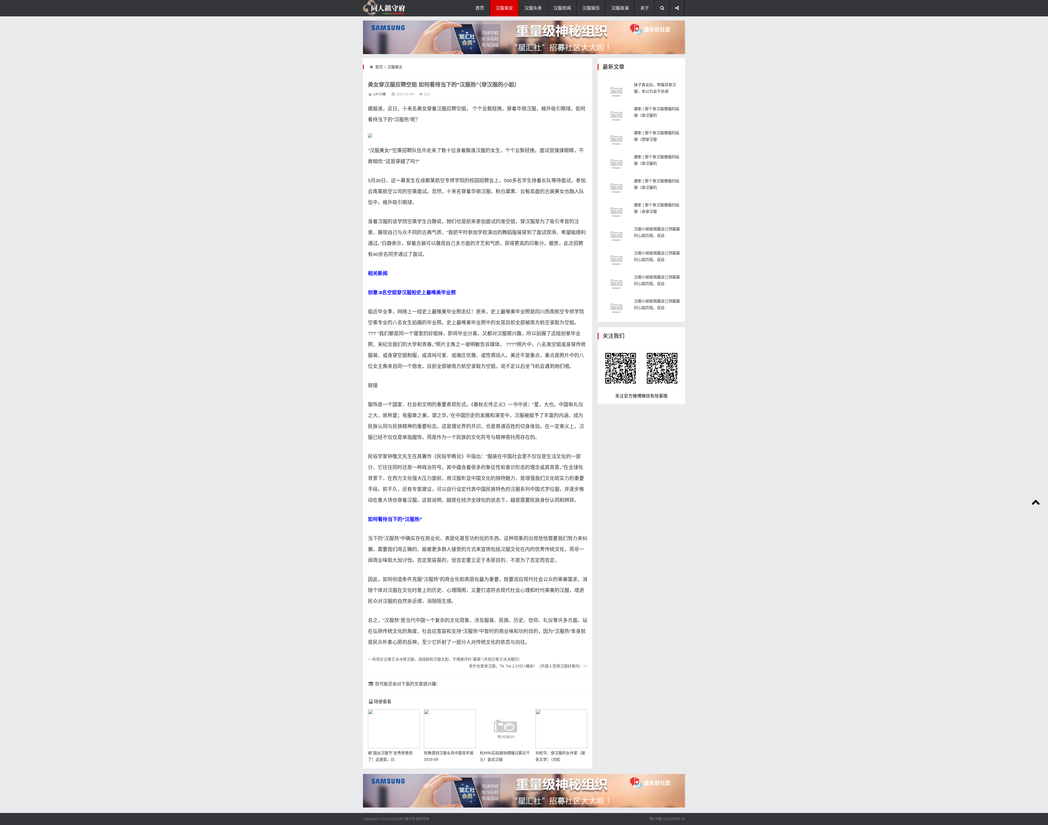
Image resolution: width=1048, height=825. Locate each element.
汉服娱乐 (591, 8)
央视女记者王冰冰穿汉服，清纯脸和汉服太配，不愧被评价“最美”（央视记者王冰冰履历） (445, 659)
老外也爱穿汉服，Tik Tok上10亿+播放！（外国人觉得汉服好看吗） (528, 666)
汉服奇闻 (562, 8)
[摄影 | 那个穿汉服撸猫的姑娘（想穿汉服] (616, 139)
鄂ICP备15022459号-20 (667, 819)
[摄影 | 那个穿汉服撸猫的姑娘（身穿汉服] (616, 212)
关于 (644, 8)
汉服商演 (620, 8)
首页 (479, 8)
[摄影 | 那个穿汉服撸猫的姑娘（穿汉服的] (616, 115)
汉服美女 (504, 8)
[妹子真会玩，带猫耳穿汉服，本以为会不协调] (616, 91)
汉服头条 (533, 8)
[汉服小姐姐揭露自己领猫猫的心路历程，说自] (616, 236)
